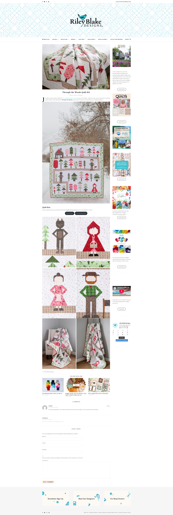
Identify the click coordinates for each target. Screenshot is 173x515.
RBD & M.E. (47, 39)
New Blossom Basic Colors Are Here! (52, 393)
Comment (45, 460)
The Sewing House (81, 213)
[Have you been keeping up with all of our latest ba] (122, 334)
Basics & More (102, 39)
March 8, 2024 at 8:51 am (53, 407)
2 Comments (80, 95)
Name (44, 436)
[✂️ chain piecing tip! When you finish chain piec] (117, 330)
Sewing (73, 39)
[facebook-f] (42, 1)
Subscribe (121, 309)
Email (44, 443)
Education (64, 39)
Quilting (81, 39)
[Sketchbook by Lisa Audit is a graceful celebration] (127, 334)
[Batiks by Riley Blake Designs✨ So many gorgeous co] (117, 332)
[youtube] (44, 1)
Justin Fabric (69, 213)
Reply (108, 406)
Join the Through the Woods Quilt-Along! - (53, 421)
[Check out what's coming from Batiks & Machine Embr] (127, 332)
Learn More (122, 89)
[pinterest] (48, 1)
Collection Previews (116, 39)
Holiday (54, 39)
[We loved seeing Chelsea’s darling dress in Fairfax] (113, 330)
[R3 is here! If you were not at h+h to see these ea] (122, 332)
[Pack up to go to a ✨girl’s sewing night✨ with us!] (127, 330)
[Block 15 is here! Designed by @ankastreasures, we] (113, 334)
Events (127, 39)
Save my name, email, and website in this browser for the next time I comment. (62, 458)
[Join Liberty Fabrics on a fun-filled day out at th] (113, 332)
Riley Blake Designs (49, 371)
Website (44, 449)
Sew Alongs (91, 39)
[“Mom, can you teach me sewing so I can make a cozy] (117, 334)
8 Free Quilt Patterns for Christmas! (98, 393)
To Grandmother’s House (70, 98)
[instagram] (46, 1)
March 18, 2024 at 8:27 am (47, 419)
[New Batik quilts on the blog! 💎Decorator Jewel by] (122, 330)
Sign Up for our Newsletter (123, 1)
